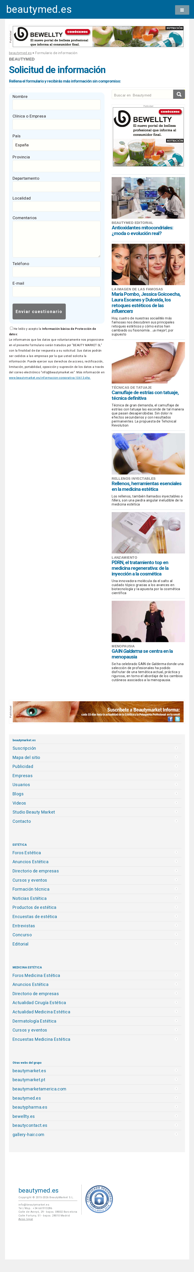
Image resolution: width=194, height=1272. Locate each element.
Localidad (22, 198)
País (17, 136)
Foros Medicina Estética (36, 975)
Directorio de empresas (36, 870)
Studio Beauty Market (34, 812)
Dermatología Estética (35, 1021)
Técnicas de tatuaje (132, 387)
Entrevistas (24, 925)
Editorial (21, 943)
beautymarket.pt (29, 1079)
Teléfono (21, 263)
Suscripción (24, 748)
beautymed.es (39, 9)
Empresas (23, 775)
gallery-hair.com (28, 1134)
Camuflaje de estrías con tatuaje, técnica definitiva (145, 395)
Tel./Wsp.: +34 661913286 (35, 1208)
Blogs (18, 793)
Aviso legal (25, 1219)
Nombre (20, 96)
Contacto (22, 821)
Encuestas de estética (35, 916)
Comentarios (25, 217)
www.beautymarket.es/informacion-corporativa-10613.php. (50, 377)
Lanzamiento (124, 557)
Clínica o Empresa (29, 116)
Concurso (22, 934)
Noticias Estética (30, 898)
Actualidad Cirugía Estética (39, 1002)
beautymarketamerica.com (39, 1088)
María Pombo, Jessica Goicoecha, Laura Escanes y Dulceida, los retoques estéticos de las (146, 302)
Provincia (21, 157)
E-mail (18, 283)
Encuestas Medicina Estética (42, 1039)
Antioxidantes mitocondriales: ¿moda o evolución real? (142, 230)
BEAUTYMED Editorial (132, 223)
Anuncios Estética (30, 861)
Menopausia (123, 646)
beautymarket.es (29, 1070)
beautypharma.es (30, 1107)
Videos (19, 803)
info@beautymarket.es (33, 1204)
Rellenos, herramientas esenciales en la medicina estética (146, 486)
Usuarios (21, 784)
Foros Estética (27, 852)
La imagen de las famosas (137, 289)
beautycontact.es (30, 1125)
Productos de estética (35, 907)
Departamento (26, 178)
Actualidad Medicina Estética (41, 1011)
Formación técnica (31, 889)
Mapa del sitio (26, 757)
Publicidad (23, 766)
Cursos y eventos (30, 880)
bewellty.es (24, 1116)
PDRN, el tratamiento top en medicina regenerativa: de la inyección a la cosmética (140, 568)
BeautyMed (22, 59)
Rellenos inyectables (134, 478)
